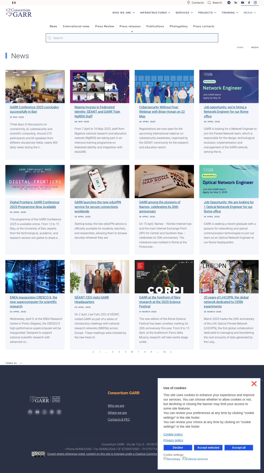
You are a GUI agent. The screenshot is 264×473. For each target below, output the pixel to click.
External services (197, 459)
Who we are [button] (121, 12)
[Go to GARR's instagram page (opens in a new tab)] (44, 412)
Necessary (173, 459)
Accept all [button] (239, 447)
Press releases (130, 26)
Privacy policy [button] (173, 440)
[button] (21, 363)
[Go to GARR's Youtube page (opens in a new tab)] (37, 412)
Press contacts (203, 26)
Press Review (104, 26)
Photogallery (179, 26)
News (53, 26)
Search (217, 2)
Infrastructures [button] (153, 12)
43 (164, 352)
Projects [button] (205, 12)
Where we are (117, 413)
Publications (155, 26)
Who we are (116, 406)
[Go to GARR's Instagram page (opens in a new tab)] (30, 412)
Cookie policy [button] (173, 434)
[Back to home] (18, 12)
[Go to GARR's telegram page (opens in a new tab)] (51, 412)
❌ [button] (254, 383)
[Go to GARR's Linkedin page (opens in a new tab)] (59, 412)
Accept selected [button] (208, 447)
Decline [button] (178, 447)
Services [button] (182, 12)
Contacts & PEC (119, 419)
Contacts (198, 2)
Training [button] (228, 12)
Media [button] (248, 12)
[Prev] (93, 352)
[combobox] (132, 37)
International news (76, 26)
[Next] (170, 352)
